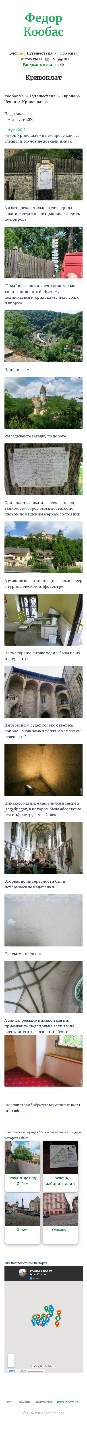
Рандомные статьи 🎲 (43, 64)
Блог (8, 1402)
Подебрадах (15, 809)
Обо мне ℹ (68, 53)
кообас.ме (14, 96)
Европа (69, 96)
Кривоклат (33, 102)
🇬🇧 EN (50, 59)
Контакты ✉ (30, 59)
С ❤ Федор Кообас (49, 1413)
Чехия (10, 102)
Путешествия (43, 96)
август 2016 (22, 119)
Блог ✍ (16, 53)
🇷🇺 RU (63, 59)
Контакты (44, 1402)
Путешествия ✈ (41, 53)
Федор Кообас (43, 25)
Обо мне (24, 1402)
